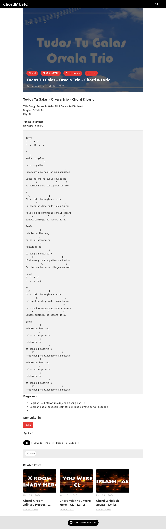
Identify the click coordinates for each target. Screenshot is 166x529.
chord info (30, 509)
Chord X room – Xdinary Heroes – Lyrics (35, 502)
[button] (162, 4)
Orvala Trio (42, 443)
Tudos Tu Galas (66, 443)
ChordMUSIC (15, 4)
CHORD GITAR (51, 73)
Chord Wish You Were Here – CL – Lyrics (75, 502)
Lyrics (91, 73)
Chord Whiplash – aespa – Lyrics (108, 502)
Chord (32, 73)
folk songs (72, 73)
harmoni (36, 86)
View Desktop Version (84, 522)
